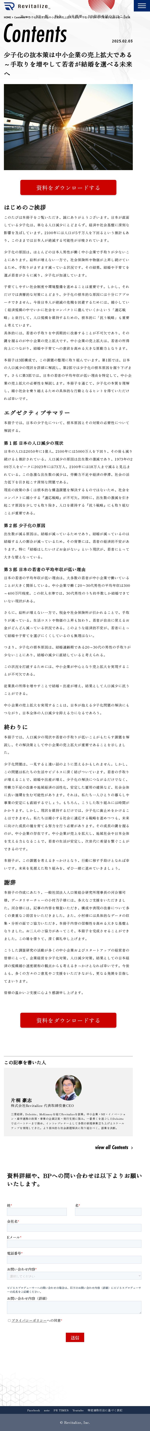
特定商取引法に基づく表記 (105, 1410)
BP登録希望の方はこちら (109, 16)
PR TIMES (61, 1410)
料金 (58, 16)
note (47, 1410)
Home (25, 16)
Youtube (78, 1410)
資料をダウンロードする (68, 187)
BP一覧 (42, 16)
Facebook (33, 1410)
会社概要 (75, 16)
